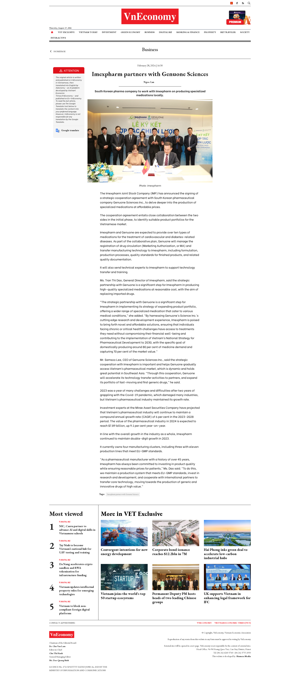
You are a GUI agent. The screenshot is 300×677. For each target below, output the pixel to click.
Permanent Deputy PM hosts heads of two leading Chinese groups (174, 597)
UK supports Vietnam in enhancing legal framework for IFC (227, 597)
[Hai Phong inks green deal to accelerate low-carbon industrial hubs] (227, 532)
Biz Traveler (228, 32)
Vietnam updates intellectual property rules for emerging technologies (76, 590)
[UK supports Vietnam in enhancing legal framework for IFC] (227, 576)
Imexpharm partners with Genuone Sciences (123, 494)
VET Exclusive (66, 32)
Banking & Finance (188, 32)
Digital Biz (165, 32)
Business (150, 32)
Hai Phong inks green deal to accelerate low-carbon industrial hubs (226, 553)
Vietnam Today (88, 32)
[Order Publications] (238, 17)
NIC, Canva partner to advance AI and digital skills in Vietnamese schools (77, 529)
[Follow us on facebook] (237, 3)
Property (210, 32)
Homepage (60, 51)
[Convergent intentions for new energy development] (124, 532)
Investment (109, 32)
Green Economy (130, 32)
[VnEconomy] (231, 3)
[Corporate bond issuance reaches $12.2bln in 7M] (175, 532)
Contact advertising (62, 622)
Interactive (58, 37)
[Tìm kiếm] (249, 3)
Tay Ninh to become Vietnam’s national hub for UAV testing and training (75, 548)
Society (245, 32)
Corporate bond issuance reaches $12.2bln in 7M (171, 551)
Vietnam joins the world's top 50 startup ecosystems (123, 595)
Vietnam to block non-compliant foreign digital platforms (74, 609)
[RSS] (243, 3)
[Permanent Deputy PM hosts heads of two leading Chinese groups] (175, 576)
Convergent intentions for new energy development (124, 551)
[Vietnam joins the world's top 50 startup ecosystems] (124, 576)
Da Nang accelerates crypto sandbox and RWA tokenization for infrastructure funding (75, 569)
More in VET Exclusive (131, 514)
